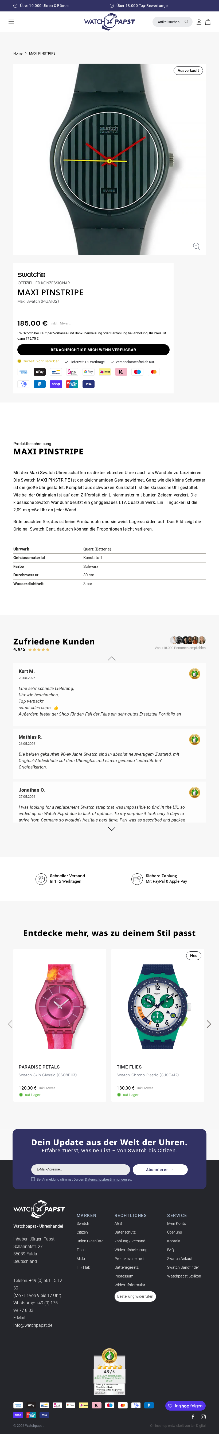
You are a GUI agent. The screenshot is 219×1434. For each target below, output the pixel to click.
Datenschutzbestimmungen (106, 1179)
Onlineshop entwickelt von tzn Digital (178, 1426)
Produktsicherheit (129, 1258)
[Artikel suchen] (186, 22)
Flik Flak (83, 1267)
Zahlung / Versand (130, 1241)
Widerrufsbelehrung (131, 1250)
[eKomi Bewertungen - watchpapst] (109, 1371)
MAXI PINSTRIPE (42, 53)
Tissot (82, 1250)
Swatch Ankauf (180, 1258)
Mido (81, 1258)
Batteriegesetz (127, 1267)
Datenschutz (125, 1232)
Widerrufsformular (130, 1285)
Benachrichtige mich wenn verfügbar (93, 350)
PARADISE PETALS (39, 1067)
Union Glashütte (90, 1241)
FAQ (170, 1250)
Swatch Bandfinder (183, 1267)
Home (17, 53)
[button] (207, 22)
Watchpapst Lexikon (184, 1276)
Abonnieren (157, 1170)
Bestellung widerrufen (135, 1296)
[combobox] (172, 22)
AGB (118, 1223)
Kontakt (174, 1241)
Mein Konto (176, 1223)
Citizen (82, 1232)
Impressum (124, 1276)
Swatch (83, 1223)
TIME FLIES (129, 1067)
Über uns (174, 1232)
